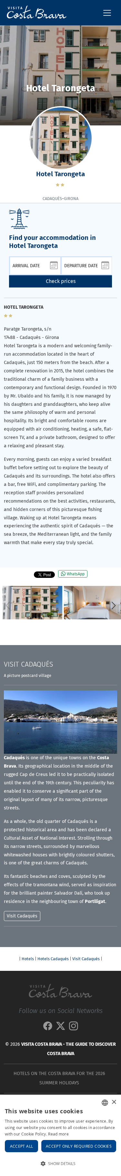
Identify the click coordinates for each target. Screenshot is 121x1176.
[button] (113, 605)
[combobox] (105, 1102)
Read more (58, 1133)
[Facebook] (47, 1027)
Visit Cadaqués (86, 958)
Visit (28, 664)
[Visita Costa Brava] (34, 13)
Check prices (61, 281)
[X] (60, 1027)
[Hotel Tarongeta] (32, 602)
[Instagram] (73, 1027)
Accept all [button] (21, 1146)
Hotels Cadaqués (53, 958)
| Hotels (26, 958)
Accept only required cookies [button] (79, 1146)
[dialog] (60, 1135)
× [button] (113, 1102)
